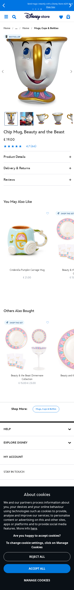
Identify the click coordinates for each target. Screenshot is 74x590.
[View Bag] (68, 17)
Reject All (37, 557)
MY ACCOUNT (13, 457)
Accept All (37, 569)
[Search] (14, 17)
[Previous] (4, 5)
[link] (20, 146)
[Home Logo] (37, 16)
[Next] (70, 5)
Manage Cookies (37, 580)
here (34, 528)
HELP (7, 429)
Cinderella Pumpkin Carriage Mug (27, 269)
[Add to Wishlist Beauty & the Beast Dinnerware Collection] (47, 322)
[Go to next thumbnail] (71, 71)
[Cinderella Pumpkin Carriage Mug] (27, 240)
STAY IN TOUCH (14, 472)
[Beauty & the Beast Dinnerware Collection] (27, 349)
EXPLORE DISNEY (15, 442)
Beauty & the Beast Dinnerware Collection (27, 377)
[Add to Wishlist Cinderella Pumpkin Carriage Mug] (47, 213)
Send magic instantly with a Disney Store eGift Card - (37, 5)
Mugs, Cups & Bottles (46, 409)
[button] (37, 157)
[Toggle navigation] (6, 16)
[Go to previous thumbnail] (2, 71)
